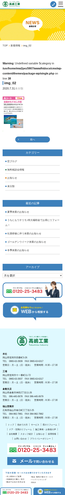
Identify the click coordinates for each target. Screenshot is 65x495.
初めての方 (22, 425)
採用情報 (52, 434)
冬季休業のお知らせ (18, 250)
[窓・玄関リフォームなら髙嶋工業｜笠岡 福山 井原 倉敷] (11, 4)
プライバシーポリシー (40, 439)
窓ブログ (12, 161)
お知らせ (12, 177)
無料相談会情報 (15, 169)
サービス (35, 425)
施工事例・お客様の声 (45, 429)
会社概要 (13, 434)
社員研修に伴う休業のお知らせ (24, 233)
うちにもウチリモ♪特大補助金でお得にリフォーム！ (32, 222)
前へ (32, 139)
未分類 (11, 186)
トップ (11, 425)
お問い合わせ (20, 439)
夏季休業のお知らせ (18, 211)
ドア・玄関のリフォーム (20, 429)
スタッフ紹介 (26, 434)
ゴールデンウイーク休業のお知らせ (26, 241)
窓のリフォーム (50, 425)
